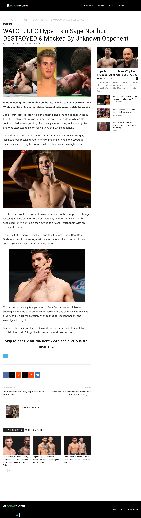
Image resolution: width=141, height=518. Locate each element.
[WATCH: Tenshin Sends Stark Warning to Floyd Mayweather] (103, 113)
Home (5, 20)
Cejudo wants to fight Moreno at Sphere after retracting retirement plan (77, 459)
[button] (132, 5)
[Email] (25, 375)
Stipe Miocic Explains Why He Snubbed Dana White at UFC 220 (117, 73)
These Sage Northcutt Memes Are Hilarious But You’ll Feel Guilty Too (71, 393)
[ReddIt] (18, 375)
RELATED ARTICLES (13, 430)
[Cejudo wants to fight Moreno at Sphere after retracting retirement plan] (77, 445)
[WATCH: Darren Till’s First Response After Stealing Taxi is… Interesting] (103, 126)
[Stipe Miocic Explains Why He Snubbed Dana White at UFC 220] (117, 57)
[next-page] (9, 470)
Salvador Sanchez (13, 44)
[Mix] (31, 375)
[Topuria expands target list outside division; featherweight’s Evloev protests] (47, 445)
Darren (99, 78)
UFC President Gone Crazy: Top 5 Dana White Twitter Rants (23, 393)
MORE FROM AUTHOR (34, 430)
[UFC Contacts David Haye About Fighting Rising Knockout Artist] (103, 100)
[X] (12, 375)
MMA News (14, 20)
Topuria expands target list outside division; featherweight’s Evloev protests (46, 459)
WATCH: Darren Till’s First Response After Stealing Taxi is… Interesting (125, 125)
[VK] (37, 375)
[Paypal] (24, 413)
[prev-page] (4, 470)
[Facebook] (6, 375)
